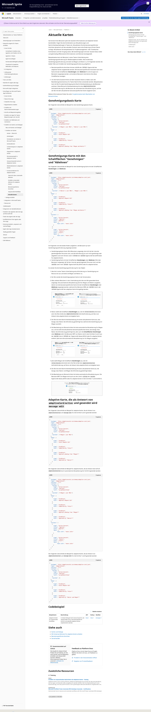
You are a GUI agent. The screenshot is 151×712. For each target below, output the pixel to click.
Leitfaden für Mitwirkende (57, 661)
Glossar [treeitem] (5, 234)
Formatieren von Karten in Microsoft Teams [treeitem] (14, 140)
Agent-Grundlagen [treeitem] (11, 58)
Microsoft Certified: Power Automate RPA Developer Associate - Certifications (69, 689)
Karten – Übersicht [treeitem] (12, 133)
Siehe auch (131, 46)
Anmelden (146, 13)
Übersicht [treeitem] (5, 37)
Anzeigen (98, 618)
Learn (50, 29)
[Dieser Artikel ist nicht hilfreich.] (145, 52)
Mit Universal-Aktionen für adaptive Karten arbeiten (66, 634)
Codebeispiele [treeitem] (7, 206)
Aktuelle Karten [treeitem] (12, 194)
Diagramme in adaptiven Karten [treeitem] (13, 152)
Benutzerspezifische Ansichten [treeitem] (13, 188)
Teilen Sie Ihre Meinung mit (88, 23)
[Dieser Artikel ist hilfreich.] (143, 52)
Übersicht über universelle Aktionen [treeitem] (15, 176)
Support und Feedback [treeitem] (9, 237)
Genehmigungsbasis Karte (136, 32)
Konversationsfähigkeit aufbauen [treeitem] (14, 61)
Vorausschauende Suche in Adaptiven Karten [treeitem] (14, 162)
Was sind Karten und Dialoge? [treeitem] (14, 127)
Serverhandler (55, 638)
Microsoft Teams (58, 29)
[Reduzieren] (23, 28)
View (87, 618)
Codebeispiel (132, 44)
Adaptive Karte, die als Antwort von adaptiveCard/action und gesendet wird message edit (138, 41)
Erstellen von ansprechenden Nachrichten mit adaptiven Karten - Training (68, 679)
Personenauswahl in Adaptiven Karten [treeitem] (12, 157)
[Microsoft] (3, 14)
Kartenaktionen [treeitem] (11, 144)
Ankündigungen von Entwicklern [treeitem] (11, 40)
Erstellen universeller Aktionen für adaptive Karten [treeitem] (14, 182)
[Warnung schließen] (148, 3)
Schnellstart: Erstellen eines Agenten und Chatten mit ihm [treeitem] (13, 52)
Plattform (66, 29)
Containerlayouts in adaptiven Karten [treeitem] (15, 147)
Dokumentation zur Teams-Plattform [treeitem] (12, 35)
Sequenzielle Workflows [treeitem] (14, 191)
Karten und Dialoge (57, 632)
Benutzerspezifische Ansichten (60, 636)
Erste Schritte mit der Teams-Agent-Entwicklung (135, 18)
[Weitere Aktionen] (101, 29)
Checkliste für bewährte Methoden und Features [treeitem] (12, 65)
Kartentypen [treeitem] (10, 136)
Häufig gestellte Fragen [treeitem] (9, 232)
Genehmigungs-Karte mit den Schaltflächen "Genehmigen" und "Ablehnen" (137, 36)
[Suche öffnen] (141, 13)
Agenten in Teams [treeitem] (10, 56)
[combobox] (12, 31)
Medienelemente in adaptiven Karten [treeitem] (15, 167)
